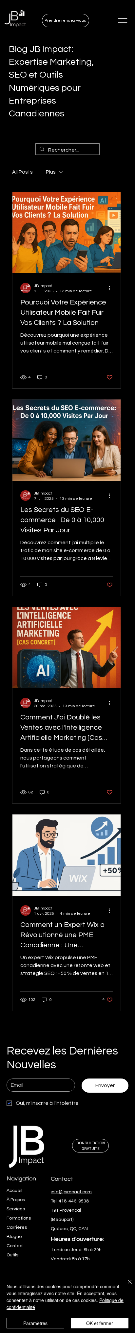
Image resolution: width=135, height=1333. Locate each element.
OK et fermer (99, 1323)
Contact (15, 1246)
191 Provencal (66, 1210)
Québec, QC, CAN (69, 1228)
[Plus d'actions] (112, 288)
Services (16, 1209)
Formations (19, 1218)
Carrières (17, 1227)
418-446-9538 (74, 1201)
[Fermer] (126, 1286)
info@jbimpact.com (71, 1192)
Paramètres (35, 1323)
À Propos (16, 1200)
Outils (12, 1255)
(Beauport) (62, 1219)
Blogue (14, 1236)
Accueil (14, 1190)
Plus (51, 172)
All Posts (22, 172)
